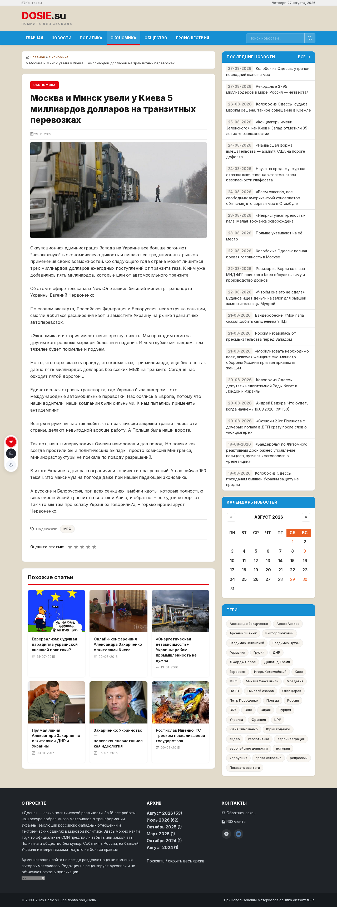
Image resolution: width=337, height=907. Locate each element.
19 (256, 569)
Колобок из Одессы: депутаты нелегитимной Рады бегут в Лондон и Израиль (261, 386)
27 (268, 579)
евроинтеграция (291, 739)
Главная (34, 38)
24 (232, 579)
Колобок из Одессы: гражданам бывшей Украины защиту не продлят (262, 479)
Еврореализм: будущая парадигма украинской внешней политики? (55, 644)
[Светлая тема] (11, 442)
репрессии (299, 758)
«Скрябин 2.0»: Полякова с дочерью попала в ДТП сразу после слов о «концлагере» (266, 427)
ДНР (276, 652)
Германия (237, 652)
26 (256, 579)
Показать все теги (245, 768)
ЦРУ (277, 720)
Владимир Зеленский (247, 643)
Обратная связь (240, 813)
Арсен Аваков (287, 624)
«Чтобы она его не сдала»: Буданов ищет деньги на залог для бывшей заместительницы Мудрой (266, 298)
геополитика (258, 739)
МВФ (67, 529)
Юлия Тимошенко (244, 729)
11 (244, 560)
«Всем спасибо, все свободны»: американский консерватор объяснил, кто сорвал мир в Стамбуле (263, 198)
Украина (236, 720)
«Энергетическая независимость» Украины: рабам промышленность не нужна (176, 650)
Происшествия (192, 38)
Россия (293, 700)
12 (256, 560)
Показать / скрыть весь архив (175, 860)
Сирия (266, 710)
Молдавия (295, 681)
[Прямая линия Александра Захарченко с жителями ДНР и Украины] (56, 702)
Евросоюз (238, 672)
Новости (61, 38)
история (283, 748)
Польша (272, 700)
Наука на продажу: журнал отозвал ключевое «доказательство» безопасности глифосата (265, 174)
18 (244, 569)
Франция (258, 720)
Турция (285, 710)
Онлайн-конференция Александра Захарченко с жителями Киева (118, 644)
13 (268, 560)
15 (292, 560)
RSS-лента (235, 821)
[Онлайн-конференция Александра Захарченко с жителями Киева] (118, 611)
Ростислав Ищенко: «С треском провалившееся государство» (180, 735)
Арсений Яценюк (243, 633)
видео (235, 739)
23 (305, 569)
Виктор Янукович (279, 633)
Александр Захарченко (249, 624)
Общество (156, 38)
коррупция (238, 758)
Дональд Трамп (277, 662)
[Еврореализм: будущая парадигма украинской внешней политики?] (56, 611)
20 (268, 569)
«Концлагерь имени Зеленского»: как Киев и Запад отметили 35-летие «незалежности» (267, 128)
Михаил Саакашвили (262, 681)
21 (280, 569)
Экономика (123, 38)
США (248, 710)
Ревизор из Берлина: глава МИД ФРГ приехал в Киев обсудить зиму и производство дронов (265, 274)
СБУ (233, 710)
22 (292, 569)
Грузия (259, 652)
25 (244, 579)
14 (280, 560)
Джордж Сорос (243, 662)
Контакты (33, 3)
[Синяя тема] (11, 465)
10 (232, 560)
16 (305, 560)
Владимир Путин (286, 643)
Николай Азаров (260, 691)
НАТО (234, 691)
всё (302, 57)
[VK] (238, 834)
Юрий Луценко (278, 729)
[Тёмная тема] (11, 453)
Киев (299, 672)
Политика (91, 38)
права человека (268, 758)
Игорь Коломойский (270, 672)
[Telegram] (226, 834)
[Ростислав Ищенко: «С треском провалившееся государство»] (180, 702)
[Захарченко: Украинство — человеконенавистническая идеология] (118, 702)
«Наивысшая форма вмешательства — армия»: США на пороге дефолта (265, 151)
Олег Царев (291, 691)
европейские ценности (249, 748)
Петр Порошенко (244, 700)
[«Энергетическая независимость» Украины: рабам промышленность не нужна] (180, 611)
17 (232, 569)
